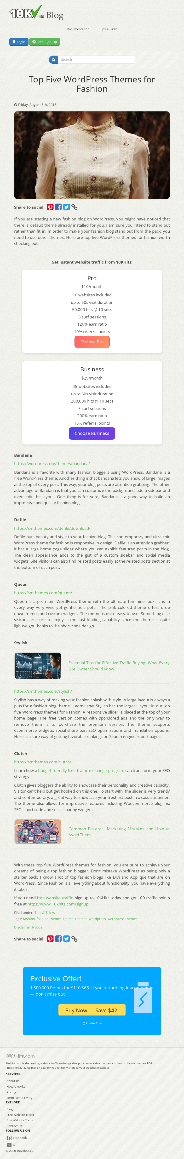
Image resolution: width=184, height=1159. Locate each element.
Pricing (11, 1092)
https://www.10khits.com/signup (58, 904)
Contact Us (14, 1126)
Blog (9, 1109)
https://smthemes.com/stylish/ (43, 691)
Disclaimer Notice (28, 927)
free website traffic (55, 897)
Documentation (78, 29)
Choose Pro (92, 342)
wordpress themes (123, 919)
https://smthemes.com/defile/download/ (52, 528)
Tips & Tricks (108, 29)
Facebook (19, 1138)
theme (68, 919)
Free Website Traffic (20, 1115)
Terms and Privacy (19, 1098)
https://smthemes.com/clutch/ (42, 762)
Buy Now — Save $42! (92, 1010)
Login (20, 42)
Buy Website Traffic (20, 1120)
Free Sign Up (46, 42)
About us (12, 1081)
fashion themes (49, 919)
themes (81, 919)
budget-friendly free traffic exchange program (81, 770)
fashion (29, 919)
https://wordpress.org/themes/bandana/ (52, 463)
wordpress (97, 919)
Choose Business (92, 433)
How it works (15, 1086)
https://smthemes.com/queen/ (43, 592)
